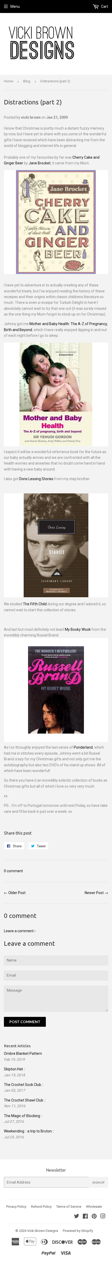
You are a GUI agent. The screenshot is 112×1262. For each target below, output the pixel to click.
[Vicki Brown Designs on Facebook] (85, 1217)
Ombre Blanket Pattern (23, 1053)
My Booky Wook (78, 629)
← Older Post (15, 893)
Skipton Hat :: (14, 1069)
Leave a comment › (19, 931)
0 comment (13, 871)
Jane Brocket (40, 163)
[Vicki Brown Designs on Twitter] (76, 1217)
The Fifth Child (35, 604)
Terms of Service (68, 1207)
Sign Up (98, 1182)
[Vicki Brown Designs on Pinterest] (94, 1217)
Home (8, 81)
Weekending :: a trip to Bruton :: (29, 1131)
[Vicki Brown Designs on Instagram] (102, 1217)
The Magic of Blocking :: (23, 1116)
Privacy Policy (16, 1207)
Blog (26, 81)
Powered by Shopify (78, 1231)
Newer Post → (96, 893)
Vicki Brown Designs (42, 1231)
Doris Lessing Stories (36, 479)
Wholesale (94, 1207)
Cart (104, 6)
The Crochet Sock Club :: (23, 1085)
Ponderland (83, 747)
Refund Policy (41, 1207)
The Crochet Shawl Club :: (25, 1100)
